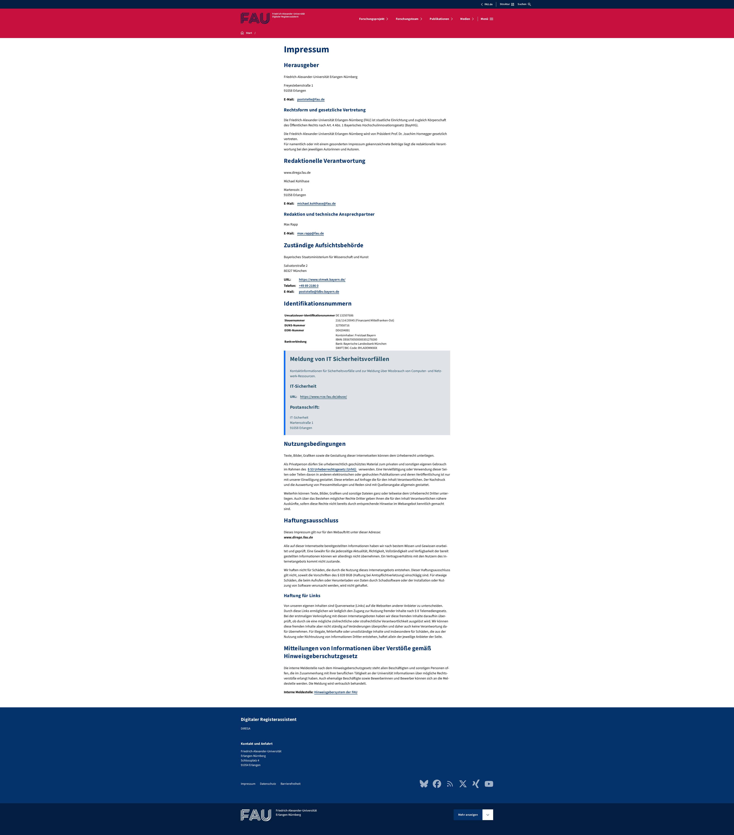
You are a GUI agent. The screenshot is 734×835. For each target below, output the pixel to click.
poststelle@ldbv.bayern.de (319, 291)
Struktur (505, 4)
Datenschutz (268, 784)
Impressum (248, 784)
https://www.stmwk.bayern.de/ (322, 279)
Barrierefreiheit (290, 784)
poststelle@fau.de (311, 99)
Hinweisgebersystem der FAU (335, 692)
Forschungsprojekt (372, 19)
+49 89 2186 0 (308, 285)
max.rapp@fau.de (310, 233)
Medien (465, 19)
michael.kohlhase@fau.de (316, 203)
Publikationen (439, 19)
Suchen (522, 4)
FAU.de (489, 4)
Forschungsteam (407, 19)
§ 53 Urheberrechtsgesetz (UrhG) (332, 469)
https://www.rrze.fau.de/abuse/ (323, 396)
